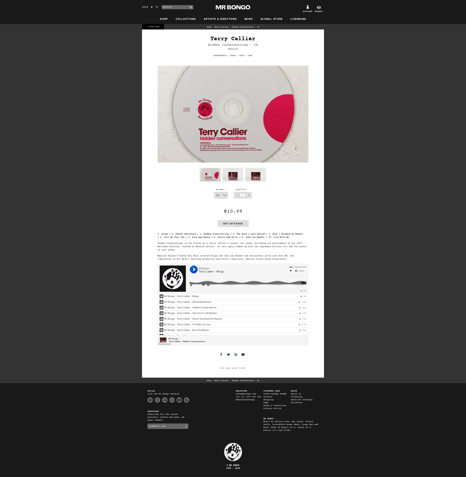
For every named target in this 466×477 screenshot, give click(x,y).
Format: (220, 189)
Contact (267, 396)
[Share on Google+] (235, 354)
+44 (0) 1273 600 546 (248, 396)
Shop (164, 19)
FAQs (265, 402)
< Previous (153, 26)
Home (209, 27)
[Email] (243, 354)
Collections (186, 19)
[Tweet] (228, 354)
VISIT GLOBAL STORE (274, 394)
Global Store (271, 19)
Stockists (296, 402)
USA (250, 55)
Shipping (268, 399)
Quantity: (241, 189)
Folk (233, 55)
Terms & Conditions (274, 405)
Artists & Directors (220, 19)
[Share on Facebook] (221, 354)
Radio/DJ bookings (302, 399)
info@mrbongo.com (246, 394)
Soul (241, 55)
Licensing (298, 19)
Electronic (220, 55)
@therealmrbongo (245, 399)
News (248, 19)
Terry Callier (221, 27)
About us (296, 394)
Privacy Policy (272, 408)
